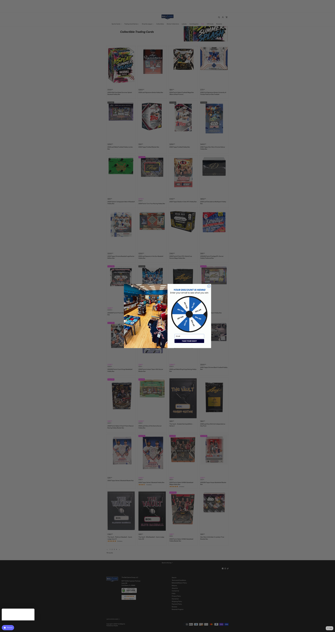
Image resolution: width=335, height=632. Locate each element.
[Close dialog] (208, 286)
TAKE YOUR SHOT (189, 341)
